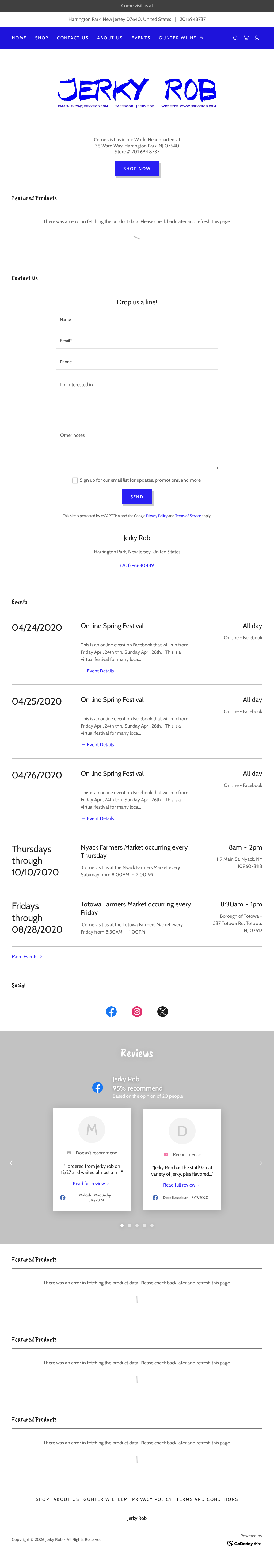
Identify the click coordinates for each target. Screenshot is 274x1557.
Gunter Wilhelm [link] (181, 37)
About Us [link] (110, 37)
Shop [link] (41, 37)
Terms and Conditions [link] (207, 1499)
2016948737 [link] (193, 19)
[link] (246, 38)
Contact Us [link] (73, 37)
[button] (257, 38)
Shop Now (137, 168)
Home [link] (19, 37)
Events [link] (141, 37)
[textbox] (137, 320)
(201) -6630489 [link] (137, 565)
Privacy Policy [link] (157, 515)
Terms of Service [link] (188, 515)
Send (137, 496)
